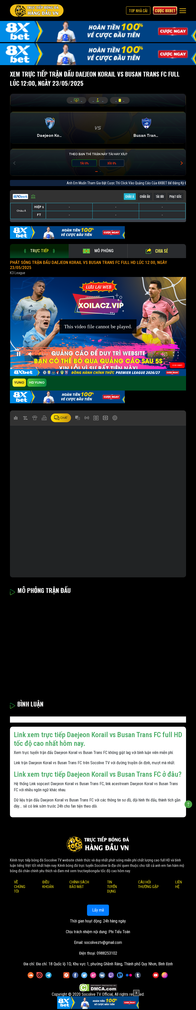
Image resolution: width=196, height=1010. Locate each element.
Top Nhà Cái (138, 10)
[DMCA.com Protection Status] (98, 988)
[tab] (39, 251)
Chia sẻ (161, 251)
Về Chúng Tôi (19, 887)
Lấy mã (98, 910)
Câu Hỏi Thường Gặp (148, 884)
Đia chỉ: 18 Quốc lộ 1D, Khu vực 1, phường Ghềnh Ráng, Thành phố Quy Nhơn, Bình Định (104, 964)
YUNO (19, 382)
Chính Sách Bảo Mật (79, 884)
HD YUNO (37, 382)
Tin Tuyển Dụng (112, 887)
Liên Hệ (178, 884)
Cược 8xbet (165, 10)
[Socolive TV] (37, 10)
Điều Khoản (48, 884)
